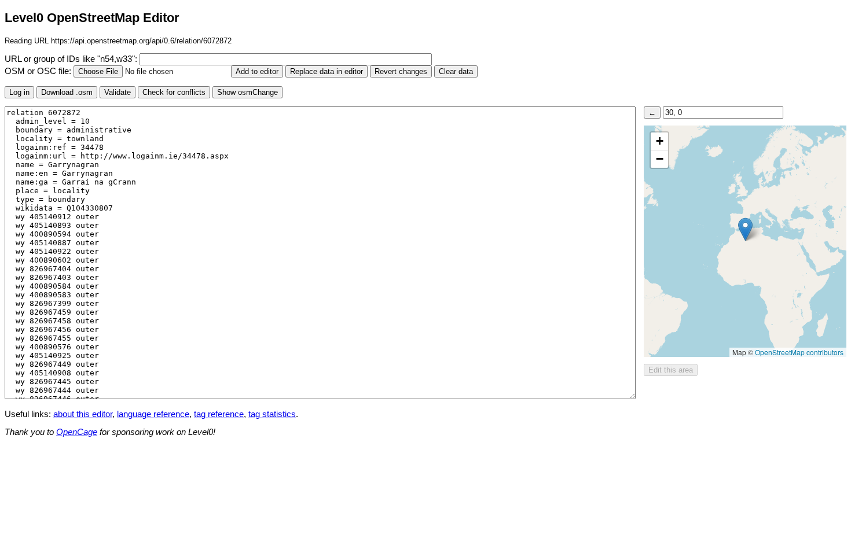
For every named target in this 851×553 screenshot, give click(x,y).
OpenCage (76, 432)
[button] (745, 229)
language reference (153, 414)
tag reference (219, 414)
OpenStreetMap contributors (799, 352)
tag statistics (272, 414)
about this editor (82, 414)
